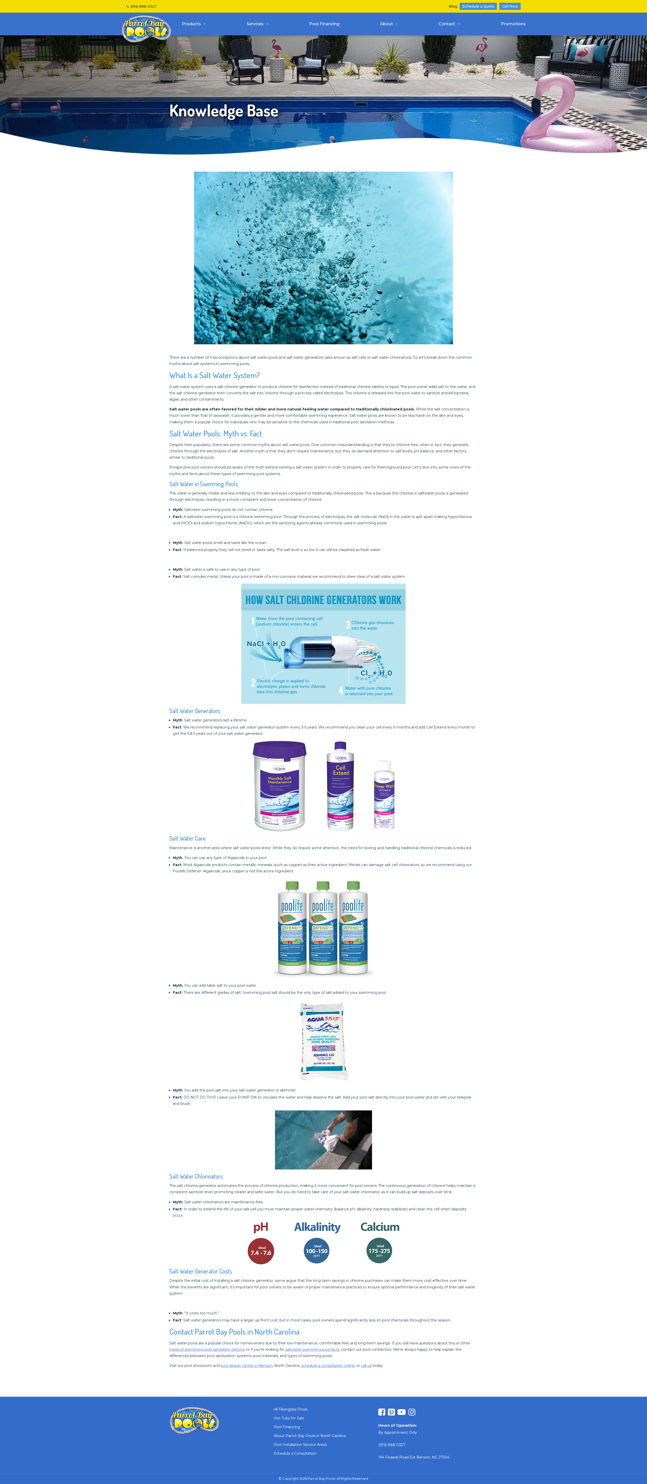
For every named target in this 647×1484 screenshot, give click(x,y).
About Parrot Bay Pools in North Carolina (310, 1436)
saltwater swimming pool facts (312, 1349)
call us (366, 1365)
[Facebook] (381, 1413)
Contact (446, 23)
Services (255, 23)
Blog (453, 6)
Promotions (513, 23)
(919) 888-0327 (143, 6)
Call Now (510, 6)
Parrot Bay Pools (146, 29)
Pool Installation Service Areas (300, 1444)
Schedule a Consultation (295, 1453)
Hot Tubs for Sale (289, 1418)
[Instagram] (411, 1413)
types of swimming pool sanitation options (206, 1349)
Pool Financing (324, 23)
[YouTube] (402, 1413)
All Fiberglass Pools (290, 1409)
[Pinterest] (391, 1413)
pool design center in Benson (246, 1365)
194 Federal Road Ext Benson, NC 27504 (413, 1457)
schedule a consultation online (328, 1365)
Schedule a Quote (478, 6)
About (386, 23)
